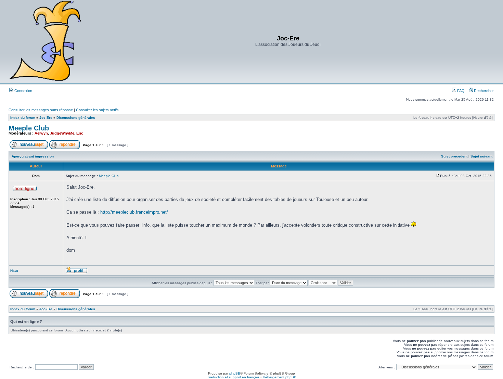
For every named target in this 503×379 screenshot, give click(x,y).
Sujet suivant (481, 156)
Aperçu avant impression (33, 156)
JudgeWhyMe (62, 133)
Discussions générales (75, 117)
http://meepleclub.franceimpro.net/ (134, 212)
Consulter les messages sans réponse (41, 110)
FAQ (460, 91)
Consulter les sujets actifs (97, 110)
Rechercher (483, 91)
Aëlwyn (41, 133)
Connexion (22, 91)
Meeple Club (29, 128)
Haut (14, 271)
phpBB (234, 373)
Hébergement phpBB (279, 377)
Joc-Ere (45, 117)
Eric (79, 133)
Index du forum (22, 117)
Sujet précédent (454, 156)
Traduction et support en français (233, 377)
